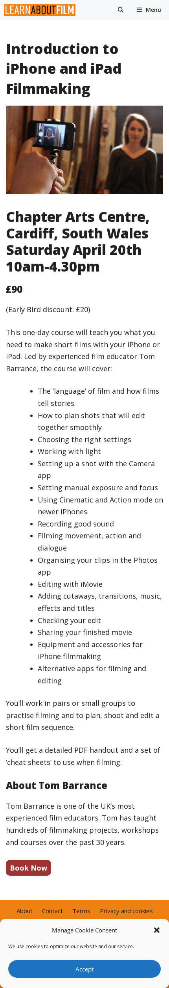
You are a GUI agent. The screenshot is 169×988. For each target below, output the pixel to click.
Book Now (28, 868)
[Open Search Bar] (120, 10)
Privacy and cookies (126, 911)
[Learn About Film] (41, 10)
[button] (157, 930)
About (25, 911)
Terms (81, 911)
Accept (84, 969)
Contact (52, 911)
